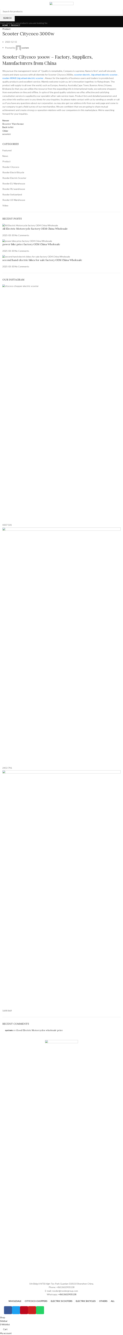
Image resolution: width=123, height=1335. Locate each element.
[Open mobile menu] (2, 5)
